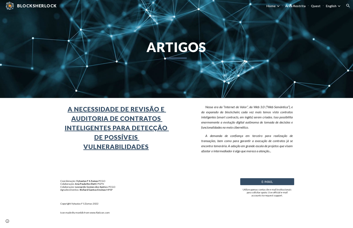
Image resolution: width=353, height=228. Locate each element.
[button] (348, 6)
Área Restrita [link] (295, 6)
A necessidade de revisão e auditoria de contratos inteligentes (115, 118)
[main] (176, 49)
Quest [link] (316, 6)
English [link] (331, 6)
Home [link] (271, 6)
